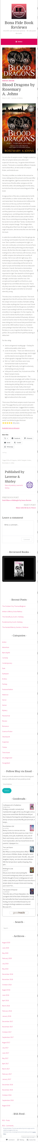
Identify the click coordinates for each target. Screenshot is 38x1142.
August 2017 (6, 1042)
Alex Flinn (6, 870)
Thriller (4, 747)
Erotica (4, 679)
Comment (27, 539)
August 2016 (6, 1106)
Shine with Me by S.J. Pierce (26, 506)
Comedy (5, 658)
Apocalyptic (6, 653)
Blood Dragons (12, 460)
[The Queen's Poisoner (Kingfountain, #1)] (32, 894)
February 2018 (7, 1011)
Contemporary (7, 663)
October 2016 (6, 1095)
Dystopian (5, 674)
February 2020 (7, 958)
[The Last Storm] (32, 852)
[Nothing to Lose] (32, 872)
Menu (20, 42)
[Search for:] (19, 928)
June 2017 (5, 1053)
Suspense (5, 742)
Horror (4, 700)
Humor (4, 705)
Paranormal (6, 716)
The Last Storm (8, 847)
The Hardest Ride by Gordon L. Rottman (15, 627)
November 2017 (7, 1027)
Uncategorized (7, 758)
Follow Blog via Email (19, 771)
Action (4, 642)
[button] (14, 574)
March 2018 (6, 1006)
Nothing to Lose (8, 869)
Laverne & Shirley (17, 98)
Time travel (6, 752)
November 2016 (7, 1090)
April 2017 (5, 1064)
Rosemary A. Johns (8, 463)
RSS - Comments (7, 1126)
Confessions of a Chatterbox (12, 805)
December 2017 (7, 1021)
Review (11, 81)
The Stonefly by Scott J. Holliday (13, 617)
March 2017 (6, 1069)
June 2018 (5, 995)
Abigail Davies (7, 807)
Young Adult (6, 763)
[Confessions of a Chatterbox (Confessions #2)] (32, 809)
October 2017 (6, 1032)
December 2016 (7, 1085)
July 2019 (5, 964)
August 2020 (6, 942)
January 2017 (6, 1079)
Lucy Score (6, 828)
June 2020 (5, 948)
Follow (7, 791)
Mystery (4, 710)
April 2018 (5, 1000)
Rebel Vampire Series (24, 460)
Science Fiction (7, 731)
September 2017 (8, 1037)
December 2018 (7, 974)
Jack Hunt (6, 849)
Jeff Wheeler (6, 892)
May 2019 (5, 969)
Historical (5, 695)
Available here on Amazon (10, 428)
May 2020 (5, 953)
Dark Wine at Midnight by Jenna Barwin (16, 498)
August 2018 (6, 990)
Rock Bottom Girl (8, 826)
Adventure (5, 647)
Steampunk (6, 737)
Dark (3, 668)
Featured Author (7, 689)
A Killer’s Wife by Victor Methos (12, 611)
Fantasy (5, 81)
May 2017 (5, 1058)
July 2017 (5, 1048)
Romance (5, 726)
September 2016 (8, 1100)
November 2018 (7, 979)
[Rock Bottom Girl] (32, 830)
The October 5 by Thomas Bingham (14, 606)
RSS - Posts (6, 1120)
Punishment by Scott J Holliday (12, 622)
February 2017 (7, 1074)
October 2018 (6, 985)
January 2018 (6, 1016)
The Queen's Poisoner (10, 890)
